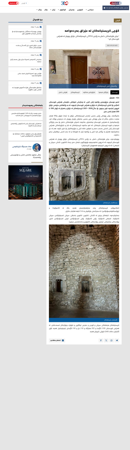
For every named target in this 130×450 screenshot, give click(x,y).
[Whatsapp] (111, 340)
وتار (45, 9)
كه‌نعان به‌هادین (55, 340)
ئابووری (80, 9)
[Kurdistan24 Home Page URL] (65, 3)
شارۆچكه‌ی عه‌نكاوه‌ (89, 92)
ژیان (53, 9)
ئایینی (117, 20)
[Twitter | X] (106, 340)
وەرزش (71, 9)
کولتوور (63, 9)
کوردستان (115, 92)
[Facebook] (101, 340)
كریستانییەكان (75, 92)
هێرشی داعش (63, 92)
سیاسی (91, 9)
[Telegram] (117, 340)
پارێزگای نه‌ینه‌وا (103, 92)
